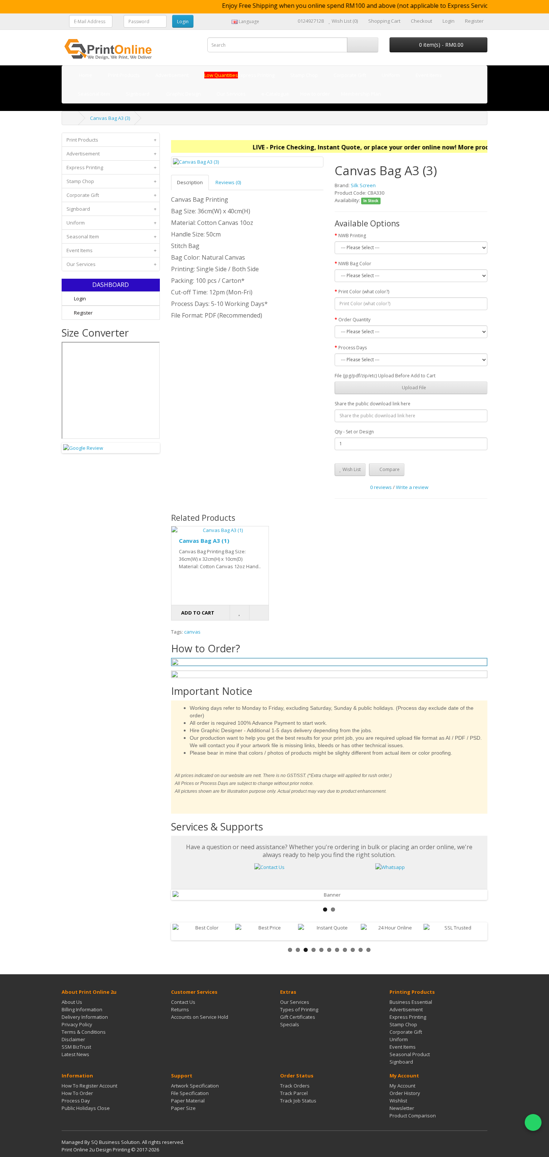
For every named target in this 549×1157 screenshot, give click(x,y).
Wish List (351, 469)
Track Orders (295, 1085)
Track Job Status (298, 1100)
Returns (180, 1009)
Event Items (111, 250)
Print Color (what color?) (363, 291)
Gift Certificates (297, 1017)
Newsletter (402, 1108)
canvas (192, 631)
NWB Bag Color (354, 263)
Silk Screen (363, 185)
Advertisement (111, 153)
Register (83, 312)
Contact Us (183, 1002)
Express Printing (111, 167)
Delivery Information (85, 1017)
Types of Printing (299, 1009)
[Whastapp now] (390, 866)
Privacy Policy (77, 1024)
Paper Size (183, 1108)
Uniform (111, 222)
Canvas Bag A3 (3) (110, 118)
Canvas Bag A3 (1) (204, 540)
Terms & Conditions (84, 1031)
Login (79, 298)
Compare (389, 469)
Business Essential (411, 1002)
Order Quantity (354, 319)
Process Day (76, 1100)
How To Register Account (89, 1085)
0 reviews (381, 487)
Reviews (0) (228, 182)
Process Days (352, 347)
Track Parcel (294, 1093)
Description (190, 182)
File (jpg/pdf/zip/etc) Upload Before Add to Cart (385, 375)
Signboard (111, 208)
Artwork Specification (195, 1085)
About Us (72, 1002)
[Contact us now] (269, 866)
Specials (289, 1024)
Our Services (111, 264)
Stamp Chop (111, 181)
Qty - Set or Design (354, 432)
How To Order (77, 1093)
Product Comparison (413, 1115)
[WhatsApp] (533, 1122)
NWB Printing (352, 235)
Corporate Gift (111, 195)
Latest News (75, 1054)
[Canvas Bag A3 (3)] (247, 162)
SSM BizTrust (76, 1046)
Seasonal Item (111, 236)
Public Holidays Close (86, 1108)
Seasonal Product (410, 1054)
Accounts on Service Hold (199, 1017)
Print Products (111, 139)
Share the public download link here (372, 403)
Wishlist (398, 1100)
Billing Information (82, 1009)
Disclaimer (73, 1039)
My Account (402, 1085)
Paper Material (188, 1100)
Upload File (413, 387)
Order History (405, 1093)
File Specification (190, 1093)
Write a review (412, 487)
